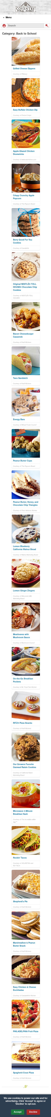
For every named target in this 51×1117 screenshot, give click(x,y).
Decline (33, 1112)
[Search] (47, 25)
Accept (17, 1112)
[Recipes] (4, 25)
